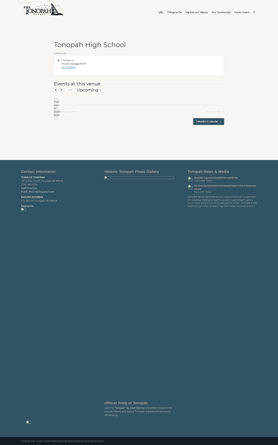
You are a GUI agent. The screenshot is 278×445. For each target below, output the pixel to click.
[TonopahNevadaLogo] (43, 9)
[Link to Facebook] (250, 441)
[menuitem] (161, 9)
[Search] (254, 9)
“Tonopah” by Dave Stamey (129, 407)
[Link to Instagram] (255, 441)
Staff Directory (29, 188)
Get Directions (68, 67)
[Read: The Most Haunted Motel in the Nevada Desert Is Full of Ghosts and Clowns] (190, 187)
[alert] (56, 108)
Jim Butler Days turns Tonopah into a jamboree (216, 178)
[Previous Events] (55, 90)
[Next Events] (61, 90)
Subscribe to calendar (207, 121)
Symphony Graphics (95, 441)
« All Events (60, 53)
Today (69, 90)
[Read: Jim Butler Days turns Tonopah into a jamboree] (190, 179)
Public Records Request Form (37, 191)
